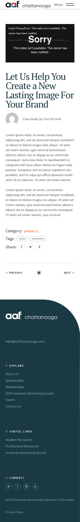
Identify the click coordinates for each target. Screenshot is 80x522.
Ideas (22, 238)
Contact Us (13, 406)
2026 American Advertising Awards (30, 393)
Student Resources (19, 440)
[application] (40, 43)
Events (10, 400)
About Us (12, 374)
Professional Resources (22, 446)
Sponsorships (15, 380)
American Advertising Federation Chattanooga (44, 499)
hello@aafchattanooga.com (25, 341)
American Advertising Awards (26, 452)
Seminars (38, 238)
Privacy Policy (14, 512)
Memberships (15, 387)
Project (31, 231)
